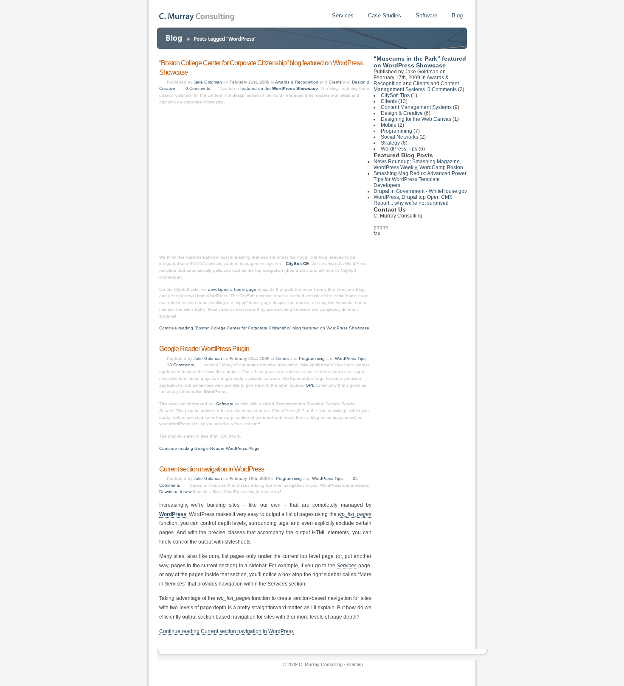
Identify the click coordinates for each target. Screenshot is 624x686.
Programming (312, 358)
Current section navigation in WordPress (211, 469)
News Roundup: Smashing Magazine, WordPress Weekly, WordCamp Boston (418, 164)
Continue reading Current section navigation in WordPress (226, 631)
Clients (335, 82)
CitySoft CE (297, 263)
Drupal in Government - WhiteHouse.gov (420, 191)
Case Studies (384, 15)
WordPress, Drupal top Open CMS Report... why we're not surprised (413, 200)
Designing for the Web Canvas (416, 119)
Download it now (175, 491)
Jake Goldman (208, 82)
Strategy (390, 143)
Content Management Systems (416, 86)
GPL (310, 385)
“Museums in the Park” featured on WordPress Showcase (420, 62)
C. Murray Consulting (321, 664)
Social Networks (399, 137)
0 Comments (198, 88)
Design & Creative (402, 113)
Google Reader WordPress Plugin (204, 348)
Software (426, 15)
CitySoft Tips (395, 95)
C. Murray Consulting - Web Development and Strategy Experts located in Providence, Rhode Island (196, 17)
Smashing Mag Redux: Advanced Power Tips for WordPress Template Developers (420, 179)
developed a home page (232, 289)
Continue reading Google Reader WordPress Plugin (210, 448)
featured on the (279, 88)
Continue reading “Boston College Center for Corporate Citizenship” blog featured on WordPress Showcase (264, 328)
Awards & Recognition (296, 82)
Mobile (388, 125)
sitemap (355, 664)
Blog (457, 15)
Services (343, 15)
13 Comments (180, 365)
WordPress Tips (350, 358)
